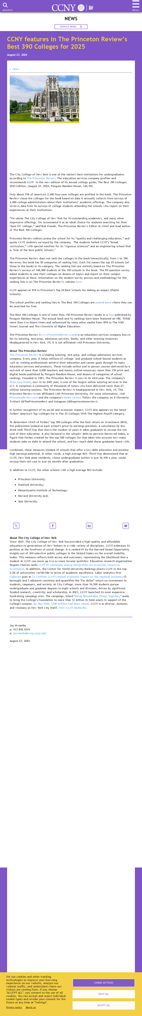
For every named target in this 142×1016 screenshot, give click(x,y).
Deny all (104, 994)
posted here (103, 302)
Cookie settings (103, 982)
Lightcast (15, 577)
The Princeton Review (41, 178)
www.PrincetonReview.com (58, 335)
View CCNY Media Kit (72, 608)
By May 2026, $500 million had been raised (61, 604)
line (111, 315)
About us (31, 1007)
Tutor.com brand (20, 382)
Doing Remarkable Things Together (97, 596)
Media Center (72, 397)
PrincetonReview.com (24, 397)
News (15, 69)
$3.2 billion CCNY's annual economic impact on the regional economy (77, 577)
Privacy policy (14, 1007)
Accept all (103, 1005)
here (79, 282)
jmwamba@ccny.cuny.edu (29, 633)
